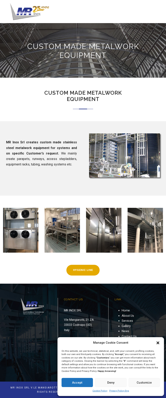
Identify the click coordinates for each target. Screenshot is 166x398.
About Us (128, 316)
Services (127, 321)
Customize (144, 382)
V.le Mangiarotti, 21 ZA (79, 320)
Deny (110, 382)
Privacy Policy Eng (119, 390)
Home (126, 310)
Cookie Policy (100, 390)
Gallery (126, 326)
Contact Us (129, 336)
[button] (158, 343)
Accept (77, 382)
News (125, 331)
